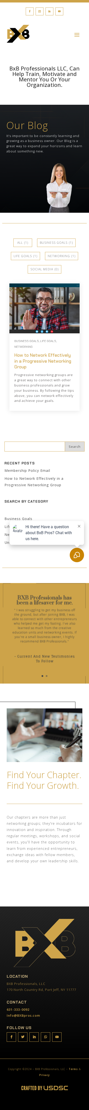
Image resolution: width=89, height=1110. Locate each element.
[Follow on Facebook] (30, 11)
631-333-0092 (18, 1009)
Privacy (44, 1075)
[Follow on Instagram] (40, 11)
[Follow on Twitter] (22, 1037)
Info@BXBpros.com (23, 1015)
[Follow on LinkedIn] (49, 11)
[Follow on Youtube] (59, 11)
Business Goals (18, 518)
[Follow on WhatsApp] (45, 1037)
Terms (73, 1069)
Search (75, 446)
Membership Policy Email (27, 470)
